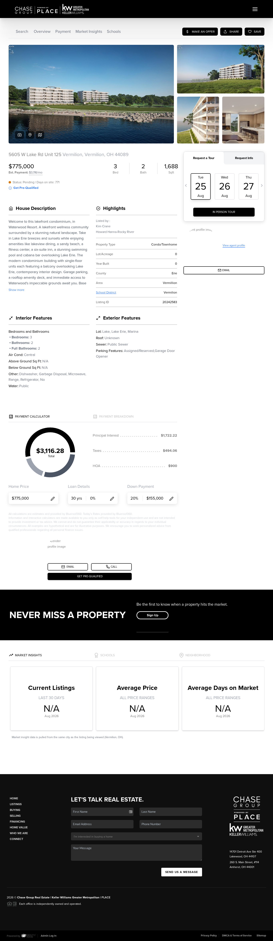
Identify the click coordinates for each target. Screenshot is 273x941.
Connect (16, 839)
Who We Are (19, 833)
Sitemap (261, 935)
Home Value (19, 827)
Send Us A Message (181, 872)
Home (14, 798)
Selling (15, 816)
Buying (15, 810)
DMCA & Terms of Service (237, 935)
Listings (16, 804)
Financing (17, 821)
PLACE (106, 897)
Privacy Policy (209, 935)
